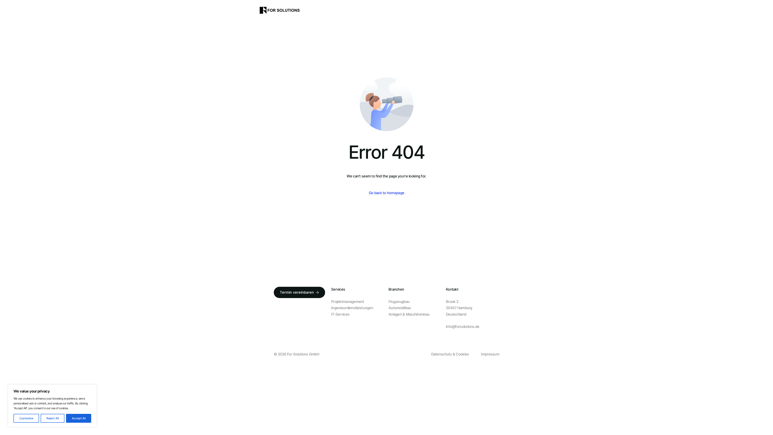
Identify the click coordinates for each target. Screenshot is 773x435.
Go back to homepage (386, 193)
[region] (52, 406)
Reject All (53, 418)
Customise (26, 418)
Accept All (79, 418)
